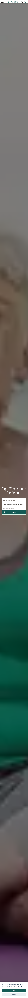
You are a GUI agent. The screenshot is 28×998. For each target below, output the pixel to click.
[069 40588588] (22, 2)
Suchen (14, 512)
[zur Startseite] (12, 2)
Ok (14, 990)
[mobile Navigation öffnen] (2, 1)
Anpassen (14, 994)
